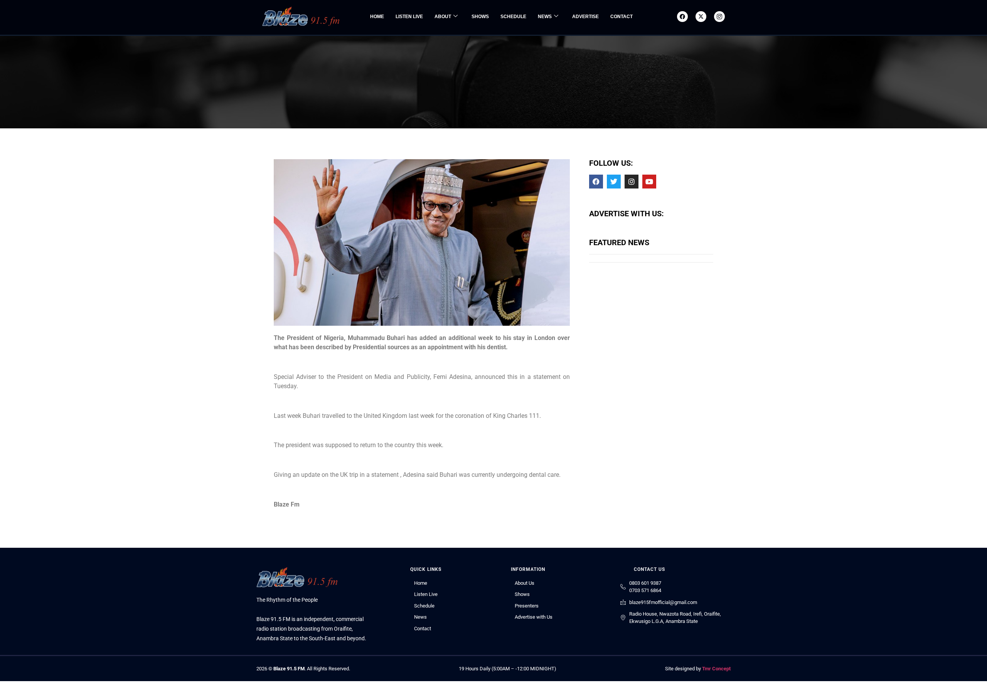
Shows (480, 16)
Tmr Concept (716, 668)
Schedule (513, 16)
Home (377, 16)
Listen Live (409, 16)
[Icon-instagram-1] (719, 16)
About (443, 16)
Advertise (585, 16)
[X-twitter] (701, 16)
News (545, 16)
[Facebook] (682, 16)
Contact (621, 16)
